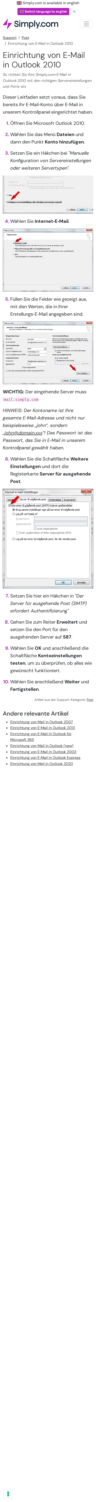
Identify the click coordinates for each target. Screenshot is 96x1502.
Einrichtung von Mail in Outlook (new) (41, 745)
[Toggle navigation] (86, 24)
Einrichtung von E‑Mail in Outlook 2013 (42, 727)
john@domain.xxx (23, 433)
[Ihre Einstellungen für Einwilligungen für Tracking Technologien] (8, 1493)
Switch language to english (45, 11)
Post (25, 37)
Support (10, 37)
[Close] (74, 11)
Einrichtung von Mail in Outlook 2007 (41, 722)
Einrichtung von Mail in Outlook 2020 (41, 763)
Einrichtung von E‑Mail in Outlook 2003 (43, 751)
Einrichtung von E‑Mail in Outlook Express (45, 757)
